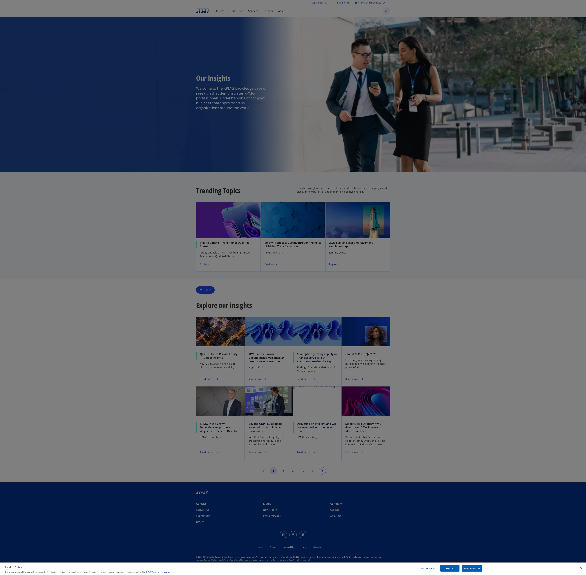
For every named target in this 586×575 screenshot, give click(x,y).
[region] (293, 568)
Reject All (450, 568)
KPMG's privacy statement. (158, 572)
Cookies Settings (428, 568)
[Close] (581, 568)
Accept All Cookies (472, 568)
